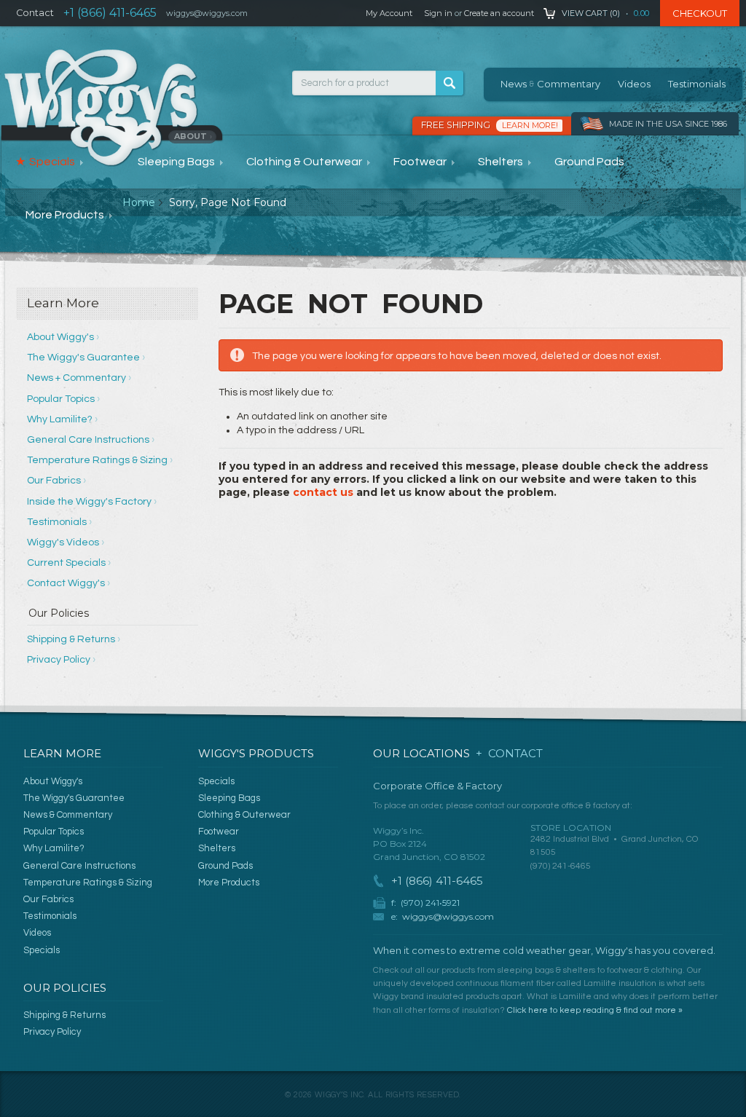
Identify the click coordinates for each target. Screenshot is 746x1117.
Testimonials (697, 84)
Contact (35, 12)
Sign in (438, 13)
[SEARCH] (449, 83)
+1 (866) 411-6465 (110, 13)
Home (138, 202)
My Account (389, 13)
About (193, 136)
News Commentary (550, 84)
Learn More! (530, 125)
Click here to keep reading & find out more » (595, 1010)
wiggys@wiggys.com (448, 916)
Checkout (699, 13)
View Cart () (591, 13)
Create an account (499, 13)
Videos (634, 84)
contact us (323, 492)
